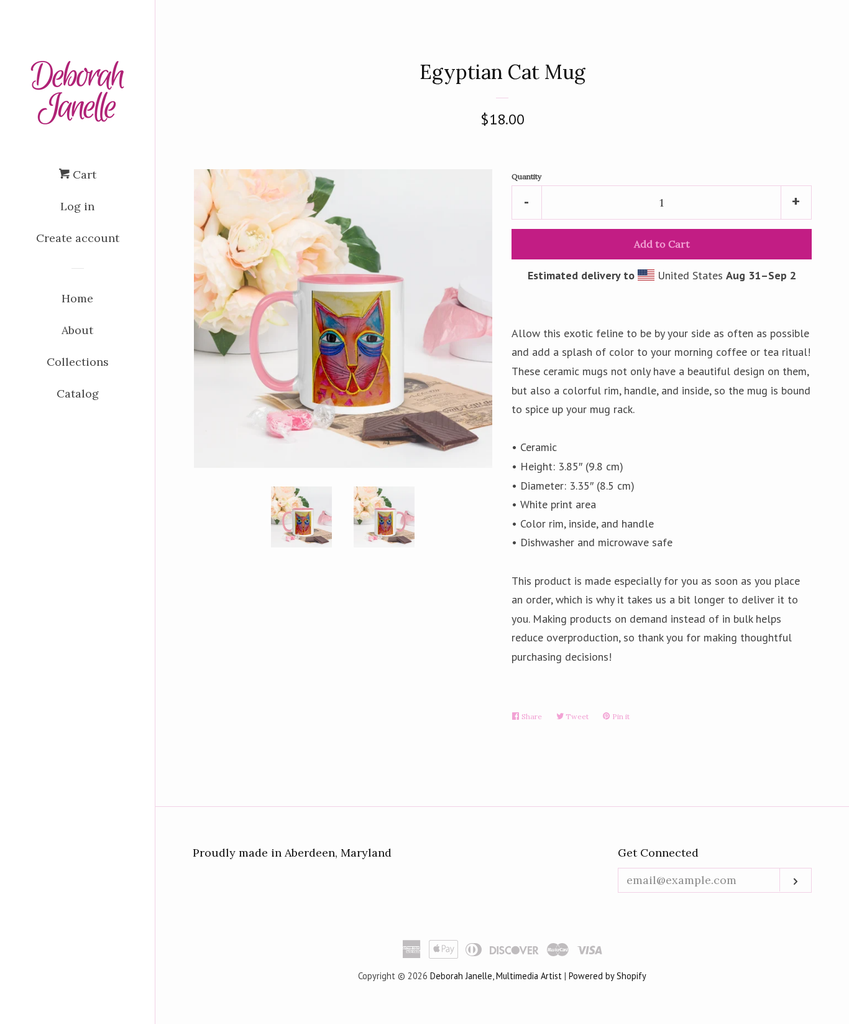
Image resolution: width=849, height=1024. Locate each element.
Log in (77, 206)
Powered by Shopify (607, 976)
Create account (77, 238)
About (77, 330)
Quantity (526, 176)
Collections (78, 362)
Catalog (78, 393)
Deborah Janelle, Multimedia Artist (496, 976)
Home (77, 298)
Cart (83, 174)
